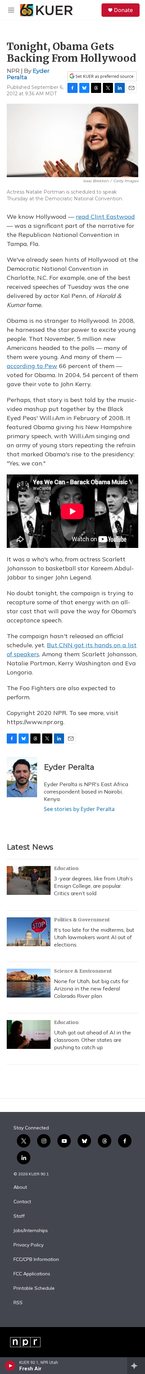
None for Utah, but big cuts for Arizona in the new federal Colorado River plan (91, 988)
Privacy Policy (28, 1245)
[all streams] (136, 1365)
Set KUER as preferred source (104, 76)
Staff (19, 1216)
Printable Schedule (34, 1288)
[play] (10, 1365)
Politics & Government (82, 920)
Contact (22, 1202)
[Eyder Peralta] (22, 777)
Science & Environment (83, 971)
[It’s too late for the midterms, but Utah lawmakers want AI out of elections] (29, 931)
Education (66, 868)
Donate (123, 10)
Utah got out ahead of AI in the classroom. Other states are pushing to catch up (92, 1040)
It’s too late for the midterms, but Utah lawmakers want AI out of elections (94, 937)
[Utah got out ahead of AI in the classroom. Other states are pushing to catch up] (29, 1034)
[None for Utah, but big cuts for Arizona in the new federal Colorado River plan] (29, 983)
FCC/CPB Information (36, 1259)
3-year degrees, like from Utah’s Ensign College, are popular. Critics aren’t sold (93, 886)
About (20, 1187)
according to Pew (32, 366)
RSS (18, 1303)
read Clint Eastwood (105, 216)
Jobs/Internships (30, 1230)
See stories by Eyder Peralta (79, 809)
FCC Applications (31, 1274)
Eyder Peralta (69, 767)
